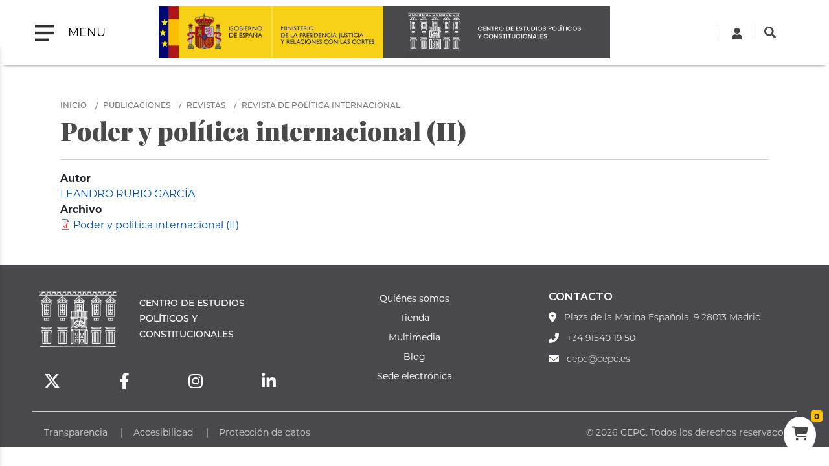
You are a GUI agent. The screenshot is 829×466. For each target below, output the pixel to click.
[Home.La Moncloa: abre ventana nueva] (215, 32)
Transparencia (76, 432)
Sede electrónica (414, 376)
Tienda (414, 317)
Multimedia (414, 337)
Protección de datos (264, 432)
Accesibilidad (163, 432)
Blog (414, 356)
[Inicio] (496, 32)
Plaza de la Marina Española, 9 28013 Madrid (662, 317)
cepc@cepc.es (598, 358)
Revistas (206, 105)
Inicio (73, 105)
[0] (800, 435)
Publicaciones (136, 105)
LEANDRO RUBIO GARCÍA (127, 193)
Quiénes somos (414, 298)
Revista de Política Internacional (321, 105)
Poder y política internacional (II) (156, 224)
